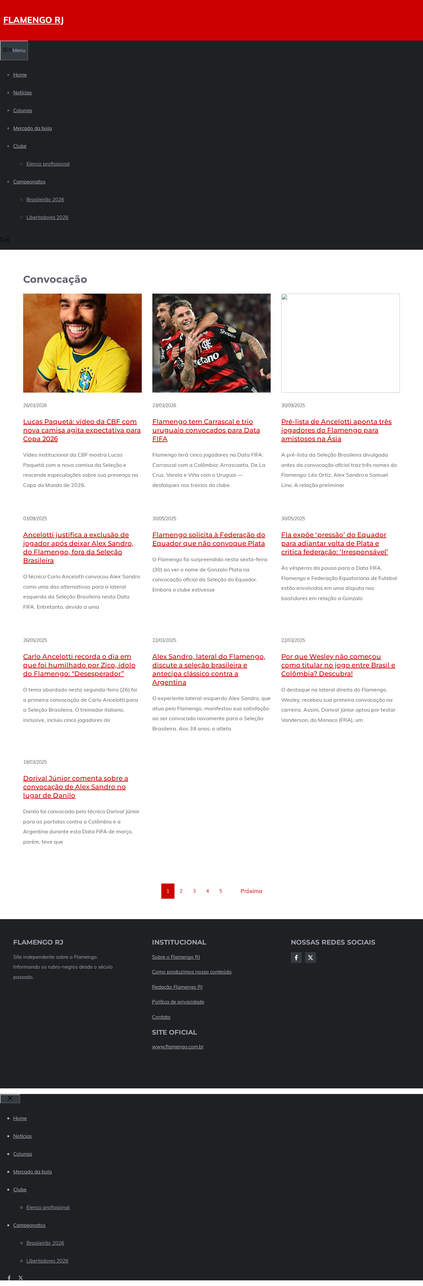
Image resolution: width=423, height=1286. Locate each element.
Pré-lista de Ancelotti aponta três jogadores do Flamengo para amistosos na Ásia (336, 430)
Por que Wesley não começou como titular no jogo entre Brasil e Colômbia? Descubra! (338, 665)
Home (20, 75)
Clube (19, 146)
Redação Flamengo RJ (177, 987)
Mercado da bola (32, 128)
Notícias (22, 92)
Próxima (251, 890)
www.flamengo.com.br (178, 1047)
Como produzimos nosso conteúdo (192, 972)
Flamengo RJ (33, 20)
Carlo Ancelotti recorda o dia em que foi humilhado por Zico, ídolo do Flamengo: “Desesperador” (79, 665)
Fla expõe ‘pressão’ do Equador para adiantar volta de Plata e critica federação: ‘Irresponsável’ (334, 543)
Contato (161, 1017)
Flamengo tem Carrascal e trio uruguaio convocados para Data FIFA (206, 430)
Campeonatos (29, 181)
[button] (5, 241)
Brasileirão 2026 (45, 199)
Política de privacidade (178, 1002)
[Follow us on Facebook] (9, 1277)
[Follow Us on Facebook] (296, 957)
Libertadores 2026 (47, 217)
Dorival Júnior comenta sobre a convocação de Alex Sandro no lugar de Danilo (75, 786)
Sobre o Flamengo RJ (176, 957)
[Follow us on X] (20, 1277)
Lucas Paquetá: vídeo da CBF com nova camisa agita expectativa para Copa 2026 (82, 430)
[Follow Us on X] (310, 957)
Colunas (22, 110)
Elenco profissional (48, 164)
